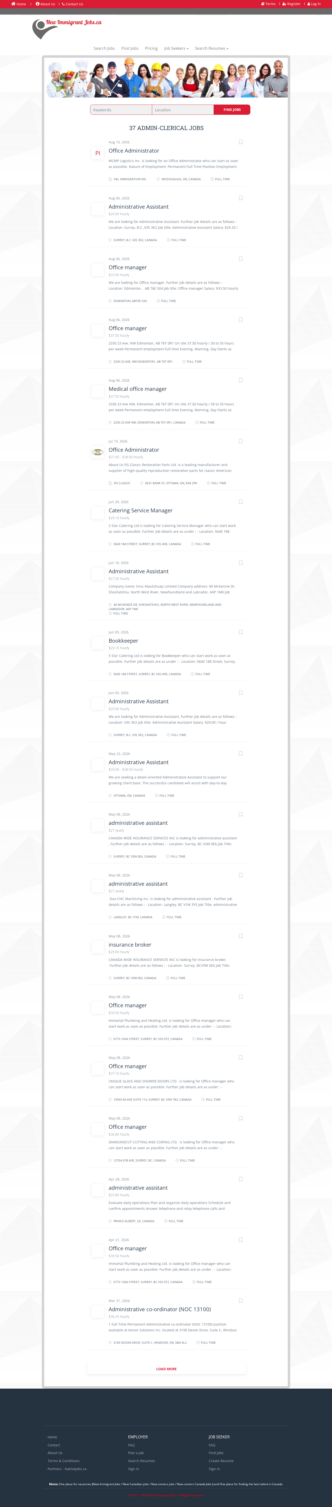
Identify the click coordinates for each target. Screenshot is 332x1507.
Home (21, 4)
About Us (47, 4)
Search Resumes (141, 1460)
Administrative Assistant (139, 206)
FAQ (131, 1445)
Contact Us (74, 4)
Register (293, 3)
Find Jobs (232, 109)
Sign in (133, 1468)
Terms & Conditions (64, 1460)
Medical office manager (138, 388)
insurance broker (130, 944)
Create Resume (221, 1460)
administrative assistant (138, 822)
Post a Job (136, 1452)
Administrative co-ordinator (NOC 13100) (160, 1309)
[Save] (236, 143)
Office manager (128, 267)
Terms (270, 3)
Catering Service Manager (141, 510)
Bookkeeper (123, 640)
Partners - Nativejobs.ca (67, 1468)
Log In (315, 3)
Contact (54, 1445)
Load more (166, 1369)
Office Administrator (134, 150)
